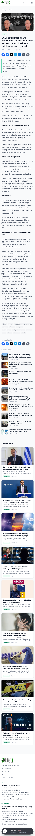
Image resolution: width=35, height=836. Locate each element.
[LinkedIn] (19, 54)
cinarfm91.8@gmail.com (14, 799)
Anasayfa (4, 10)
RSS (2, 774)
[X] (11, 54)
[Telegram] (15, 54)
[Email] (23, 54)
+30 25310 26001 (9, 797)
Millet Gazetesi (6, 769)
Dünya (11, 10)
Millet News (5, 772)
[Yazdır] (27, 54)
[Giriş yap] (27, 3)
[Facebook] (7, 54)
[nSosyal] (3, 54)
